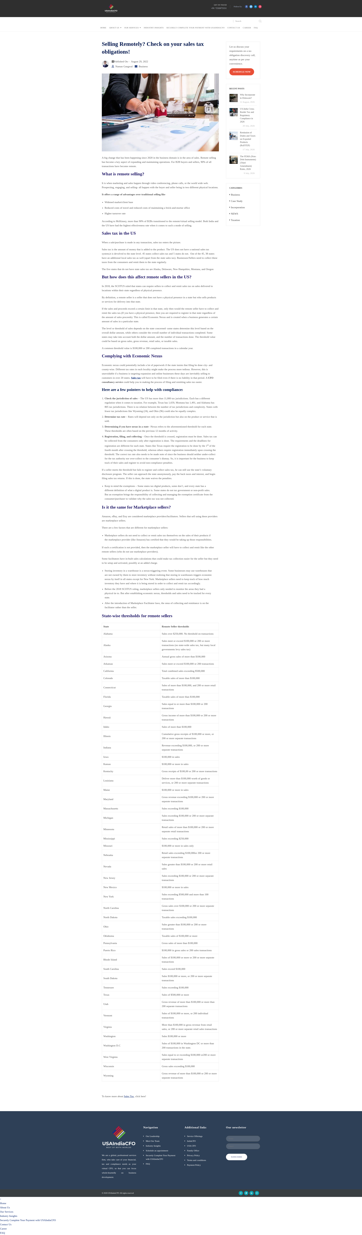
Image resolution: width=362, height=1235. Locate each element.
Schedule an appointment (157, 1151)
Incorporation (238, 207)
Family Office (193, 1151)
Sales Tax (129, 1096)
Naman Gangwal (124, 66)
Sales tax (136, 377)
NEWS (234, 213)
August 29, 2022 (139, 61)
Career (247, 28)
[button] (0, 1199)
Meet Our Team (153, 1141)
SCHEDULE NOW (242, 72)
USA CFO (191, 1146)
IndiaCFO (191, 1141)
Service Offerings (194, 1136)
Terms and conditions (196, 1160)
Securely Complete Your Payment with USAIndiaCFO (195, 28)
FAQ (256, 28)
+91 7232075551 (219, 8)
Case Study (237, 201)
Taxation (235, 220)
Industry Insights (154, 28)
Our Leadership (153, 1136)
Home (103, 28)
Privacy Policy (193, 1155)
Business (143, 66)
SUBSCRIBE (236, 1157)
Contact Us (233, 28)
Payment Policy (194, 1165)
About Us (114, 28)
